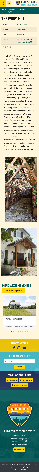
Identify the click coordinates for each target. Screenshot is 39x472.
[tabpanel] (19, 312)
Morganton (13, 380)
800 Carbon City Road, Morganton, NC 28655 (24, 41)
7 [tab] (25, 331)
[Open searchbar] (9, 3)
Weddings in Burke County (17, 9)
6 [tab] (23, 331)
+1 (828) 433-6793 (20, 444)
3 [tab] (16, 331)
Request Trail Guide (20, 385)
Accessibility (23, 469)
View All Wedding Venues (13, 290)
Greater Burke (27, 380)
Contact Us (21, 449)
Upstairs (28, 464)
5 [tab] (21, 331)
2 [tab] (14, 331)
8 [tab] (27, 331)
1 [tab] (11, 331)
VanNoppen (14, 464)
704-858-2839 (22, 24)
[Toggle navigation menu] (3, 3)
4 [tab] (18, 331)
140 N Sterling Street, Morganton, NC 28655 (20, 440)
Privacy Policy (24, 466)
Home (4, 9)
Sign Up (19, 366)
